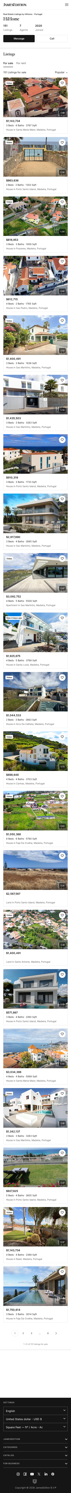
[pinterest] (52, 1474)
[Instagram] (18, 1474)
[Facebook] (25, 1474)
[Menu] (66, 4)
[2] (56, 1333)
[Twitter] (38, 1474)
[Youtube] (32, 1474)
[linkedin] (45, 1474)
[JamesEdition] (15, 4)
